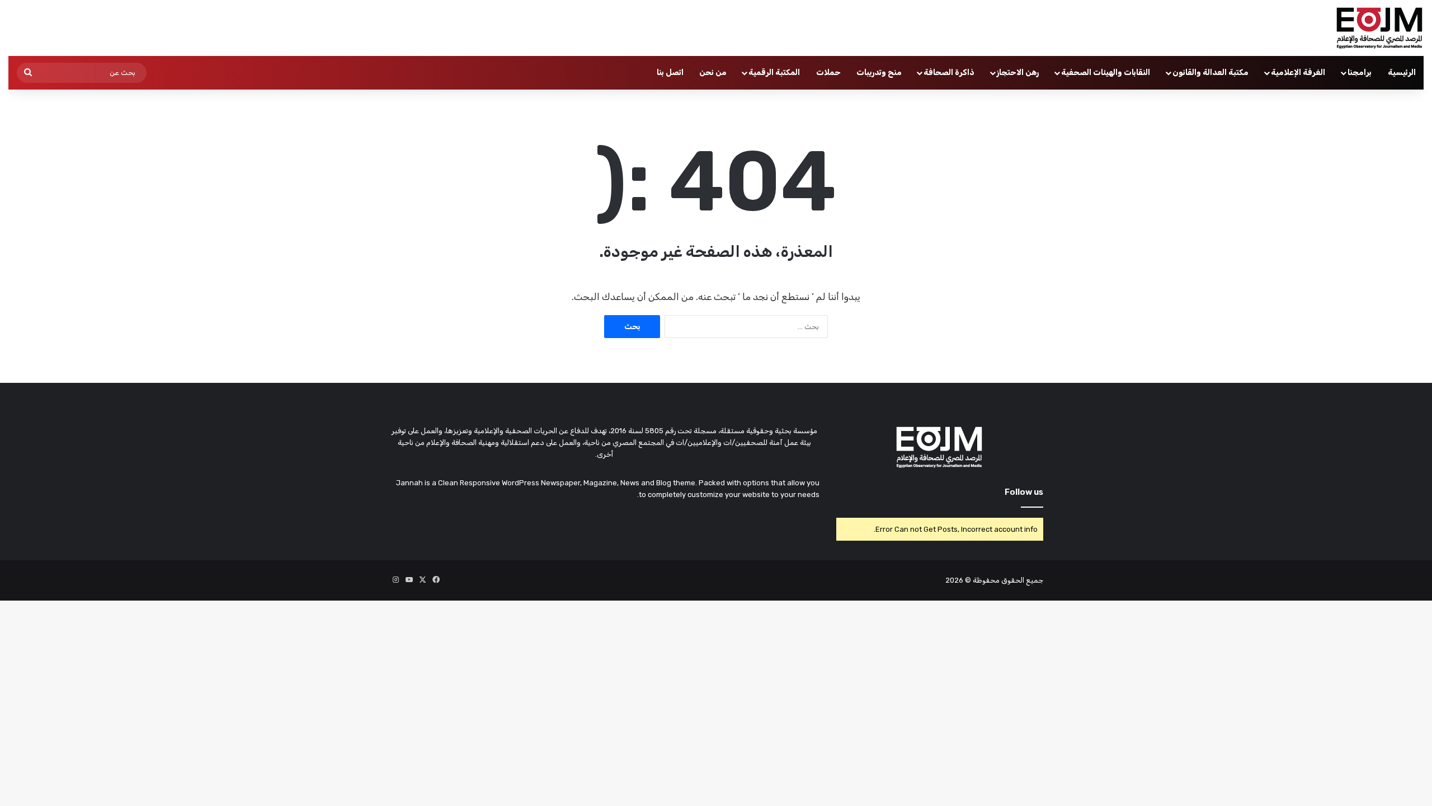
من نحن (713, 72)
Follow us (1024, 492)
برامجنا (1360, 72)
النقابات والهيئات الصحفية (1105, 72)
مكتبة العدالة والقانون (1210, 72)
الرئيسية (1402, 72)
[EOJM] (1380, 28)
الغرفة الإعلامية (1298, 72)
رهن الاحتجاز (1018, 72)
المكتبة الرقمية (774, 72)
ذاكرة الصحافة (949, 72)
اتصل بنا (670, 72)
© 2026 (958, 580)
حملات (828, 72)
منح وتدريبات (879, 72)
